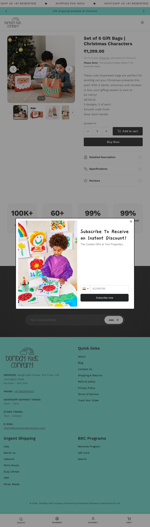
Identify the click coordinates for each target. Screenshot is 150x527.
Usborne (9, 459)
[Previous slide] (6, 11)
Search (82, 459)
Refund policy (86, 381)
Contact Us (85, 369)
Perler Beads (12, 484)
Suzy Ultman (12, 471)
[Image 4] (68, 112)
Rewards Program (89, 446)
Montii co (9, 452)
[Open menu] (142, 22)
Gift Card (83, 452)
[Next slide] (143, 11)
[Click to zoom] (41, 69)
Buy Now (113, 141)
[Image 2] (36, 112)
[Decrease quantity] (88, 131)
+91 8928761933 (24, 391)
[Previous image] (13, 69)
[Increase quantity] (106, 131)
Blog (80, 362)
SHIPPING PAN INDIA (70, 3)
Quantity (90, 123)
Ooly (6, 446)
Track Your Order (88, 400)
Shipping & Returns (90, 375)
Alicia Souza (11, 465)
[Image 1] (20, 112)
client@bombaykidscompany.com (24, 428)
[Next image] (69, 69)
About (81, 356)
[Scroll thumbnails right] (72, 112)
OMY (6, 477)
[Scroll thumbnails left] (9, 112)
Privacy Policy (86, 387)
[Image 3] (52, 112)
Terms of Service (88, 394)
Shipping (104, 58)
